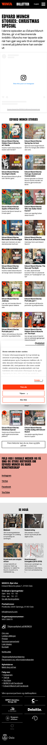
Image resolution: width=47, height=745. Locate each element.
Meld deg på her (9, 667)
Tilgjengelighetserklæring (13, 657)
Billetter (23, 4)
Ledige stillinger (9, 636)
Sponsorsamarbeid (10, 642)
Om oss (5, 633)
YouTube (6, 492)
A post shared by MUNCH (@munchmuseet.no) (23, 109)
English (36, 4)
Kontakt (5, 647)
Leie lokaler (7, 644)
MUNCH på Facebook (13, 683)
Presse (5, 639)
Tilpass (22, 393)
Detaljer (37, 380)
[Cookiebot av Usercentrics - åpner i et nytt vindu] (34, 343)
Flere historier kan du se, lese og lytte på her (23, 444)
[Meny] (43, 4)
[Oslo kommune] (23, 737)
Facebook (6, 487)
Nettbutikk (6, 652)
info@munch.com (9, 612)
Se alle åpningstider (10, 599)
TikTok (6, 678)
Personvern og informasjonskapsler (18, 660)
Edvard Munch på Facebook (15, 686)
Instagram (6, 476)
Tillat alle (23, 387)
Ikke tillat (23, 400)
